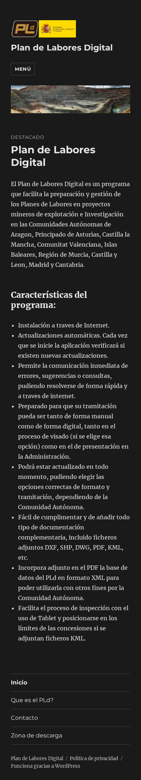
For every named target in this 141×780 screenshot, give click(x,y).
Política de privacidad (94, 758)
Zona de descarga (36, 735)
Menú (23, 69)
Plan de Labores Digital (62, 48)
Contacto (24, 717)
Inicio (19, 682)
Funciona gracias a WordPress (45, 766)
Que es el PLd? (32, 700)
